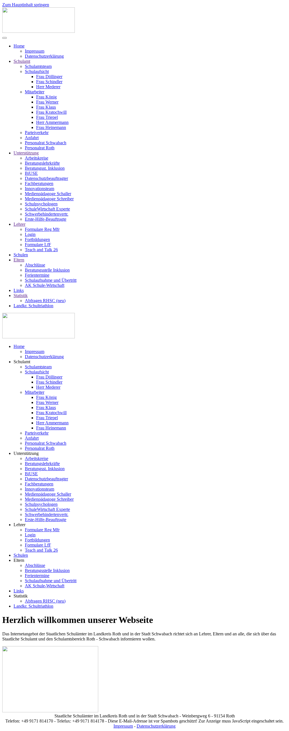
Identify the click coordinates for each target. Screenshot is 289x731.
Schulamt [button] (22, 361)
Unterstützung (26, 152)
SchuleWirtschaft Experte (47, 209)
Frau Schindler (49, 81)
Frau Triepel (47, 117)
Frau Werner (47, 102)
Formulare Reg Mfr (42, 229)
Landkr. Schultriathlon (33, 305)
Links (19, 290)
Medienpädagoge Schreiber (49, 198)
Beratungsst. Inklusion (45, 168)
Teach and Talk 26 (41, 249)
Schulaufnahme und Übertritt (50, 280)
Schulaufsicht (37, 71)
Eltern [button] (19, 560)
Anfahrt (32, 137)
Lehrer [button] (19, 524)
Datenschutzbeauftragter (46, 178)
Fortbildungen (37, 239)
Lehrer (19, 224)
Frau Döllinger (49, 76)
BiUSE (31, 173)
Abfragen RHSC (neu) (45, 300)
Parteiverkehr (37, 132)
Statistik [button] (21, 596)
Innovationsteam (39, 188)
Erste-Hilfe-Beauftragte (45, 219)
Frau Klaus (46, 107)
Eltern (19, 259)
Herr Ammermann (52, 122)
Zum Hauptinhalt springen (25, 4)
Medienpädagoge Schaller (48, 193)
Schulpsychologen (41, 203)
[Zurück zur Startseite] (38, 31)
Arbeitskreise (36, 158)
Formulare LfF (38, 244)
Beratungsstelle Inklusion (47, 270)
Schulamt (22, 61)
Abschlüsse (35, 265)
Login (30, 234)
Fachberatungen (39, 183)
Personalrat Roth (39, 147)
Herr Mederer (48, 86)
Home (19, 46)
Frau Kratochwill (51, 112)
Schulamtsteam (38, 66)
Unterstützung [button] (26, 453)
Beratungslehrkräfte (42, 163)
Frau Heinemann (51, 127)
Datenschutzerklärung (44, 56)
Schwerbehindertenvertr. (46, 214)
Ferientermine (37, 275)
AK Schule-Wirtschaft (44, 285)
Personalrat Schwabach (45, 142)
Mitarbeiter (34, 91)
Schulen (21, 254)
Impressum (34, 51)
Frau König (46, 96)
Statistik (21, 295)
